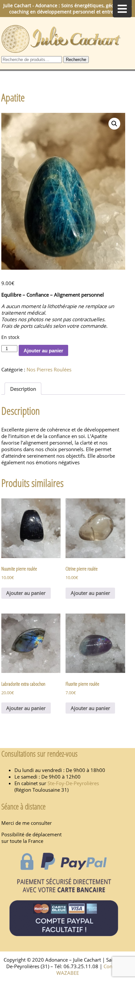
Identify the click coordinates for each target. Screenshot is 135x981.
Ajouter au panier (43, 350)
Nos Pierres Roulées (49, 369)
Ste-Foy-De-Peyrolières (73, 783)
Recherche (76, 59)
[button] (114, 124)
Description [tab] (23, 389)
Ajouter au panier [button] (26, 593)
